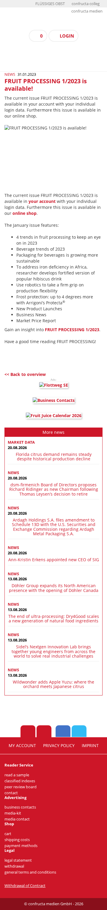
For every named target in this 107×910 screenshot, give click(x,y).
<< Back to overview (25, 374)
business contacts (20, 807)
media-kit (12, 813)
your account (42, 201)
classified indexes (19, 780)
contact (11, 792)
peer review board (20, 786)
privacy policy (59, 745)
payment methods (20, 845)
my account (22, 745)
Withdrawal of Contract (24, 885)
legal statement (18, 860)
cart (7, 833)
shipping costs (17, 839)
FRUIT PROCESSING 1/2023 (72, 329)
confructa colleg (86, 3)
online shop (24, 213)
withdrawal (14, 866)
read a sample (16, 775)
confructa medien (87, 11)
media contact (17, 819)
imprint (90, 745)
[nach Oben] (28, 731)
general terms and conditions (30, 872)
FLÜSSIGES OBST (50, 3)
